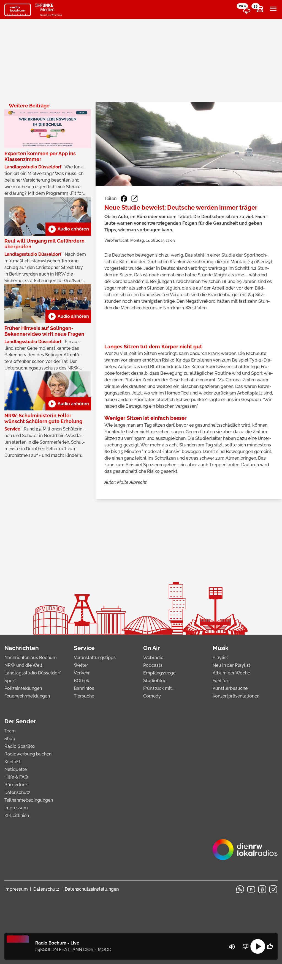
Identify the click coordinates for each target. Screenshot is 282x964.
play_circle (258, 946)
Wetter (81, 665)
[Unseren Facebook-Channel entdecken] (262, 889)
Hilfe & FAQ (16, 777)
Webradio (153, 657)
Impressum (16, 807)
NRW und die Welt (23, 665)
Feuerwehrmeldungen (27, 696)
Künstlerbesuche (230, 688)
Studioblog (155, 680)
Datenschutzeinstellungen (92, 889)
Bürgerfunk (16, 784)
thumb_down (245, 946)
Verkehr (82, 673)
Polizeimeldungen (23, 688)
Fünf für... (221, 680)
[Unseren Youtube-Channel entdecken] (251, 889)
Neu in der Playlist (231, 665)
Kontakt (12, 761)
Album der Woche (231, 673)
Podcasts (152, 665)
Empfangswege (159, 673)
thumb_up (270, 946)
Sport (10, 680)
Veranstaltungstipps (95, 657)
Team (10, 731)
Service (84, 647)
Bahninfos (84, 688)
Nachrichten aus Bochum (30, 657)
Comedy (152, 696)
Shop (9, 738)
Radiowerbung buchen (27, 754)
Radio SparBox (19, 746)
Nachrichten (21, 647)
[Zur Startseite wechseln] (17, 10)
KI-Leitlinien (16, 815)
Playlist (220, 657)
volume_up (232, 947)
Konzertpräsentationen (236, 696)
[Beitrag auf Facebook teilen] (124, 198)
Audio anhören (68, 229)
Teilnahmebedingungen (28, 800)
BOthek (81, 680)
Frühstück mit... (158, 688)
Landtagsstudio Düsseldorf (32, 673)
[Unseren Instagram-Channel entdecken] (273, 889)
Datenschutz (17, 792)
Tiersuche (84, 696)
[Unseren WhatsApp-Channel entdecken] (240, 889)
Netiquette (15, 769)
